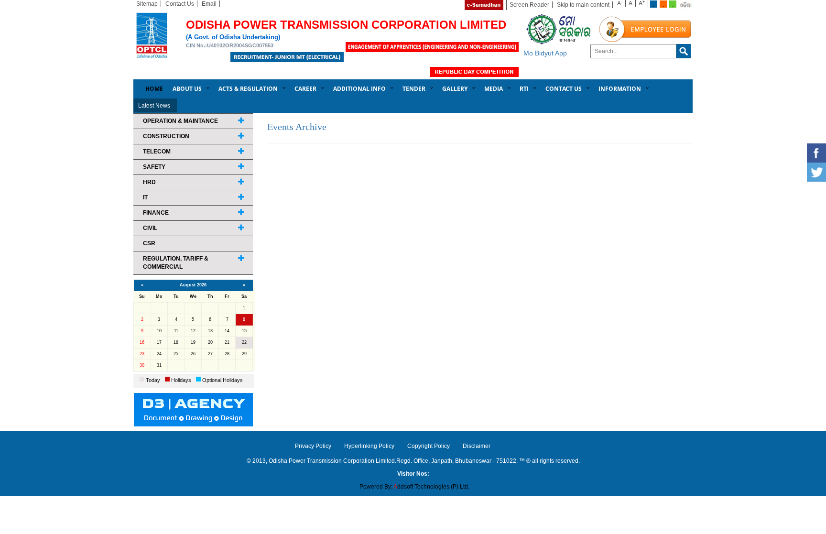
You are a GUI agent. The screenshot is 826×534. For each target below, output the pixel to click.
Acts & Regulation (248, 89)
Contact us (563, 89)
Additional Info (359, 89)
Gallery (454, 89)
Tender (413, 89)
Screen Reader (529, 4)
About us (187, 89)
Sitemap (147, 3)
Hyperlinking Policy (369, 446)
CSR (149, 243)
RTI (524, 89)
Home (154, 89)
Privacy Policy (313, 446)
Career (305, 89)
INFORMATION (619, 89)
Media (493, 89)
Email (209, 3)
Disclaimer (476, 446)
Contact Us (179, 3)
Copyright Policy (428, 446)
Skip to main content (583, 4)
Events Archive (296, 126)
